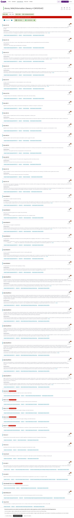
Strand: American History (22, 440)
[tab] (8, 20)
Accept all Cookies (17, 515)
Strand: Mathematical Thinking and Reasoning (29, 288)
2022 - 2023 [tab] (11, 14)
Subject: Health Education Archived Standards (12, 395)
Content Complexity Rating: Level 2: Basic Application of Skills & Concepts (42, 479)
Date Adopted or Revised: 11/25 (35, 164)
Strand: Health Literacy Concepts (31, 404)
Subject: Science (7, 469)
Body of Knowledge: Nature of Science (22, 469)
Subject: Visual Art (7, 506)
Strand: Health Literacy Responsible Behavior (33, 395)
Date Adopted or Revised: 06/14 (33, 458)
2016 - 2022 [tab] (5, 14)
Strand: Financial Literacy (22, 458)
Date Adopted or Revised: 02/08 (63, 469)
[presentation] (5, 14)
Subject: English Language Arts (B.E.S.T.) (10, 35)
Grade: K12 (20, 205)
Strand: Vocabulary (26, 176)
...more (48, 32)
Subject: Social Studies (8, 440)
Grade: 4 (20, 35)
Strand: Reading (26, 108)
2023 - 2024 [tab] (18, 14)
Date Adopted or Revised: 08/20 (38, 35)
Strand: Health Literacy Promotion (31, 430)
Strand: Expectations (27, 205)
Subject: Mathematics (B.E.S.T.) (9, 288)
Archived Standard (12, 391)
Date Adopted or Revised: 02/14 (47, 395)
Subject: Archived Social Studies (9, 488)
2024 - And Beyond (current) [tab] (27, 14)
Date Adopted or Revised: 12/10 (39, 506)
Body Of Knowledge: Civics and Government (28, 488)
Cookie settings (8, 515)
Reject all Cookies (27, 515)
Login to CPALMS (65, 1)
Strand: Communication (27, 35)
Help (71, 1)
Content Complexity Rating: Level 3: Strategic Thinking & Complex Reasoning (43, 469)
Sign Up (59, 1)
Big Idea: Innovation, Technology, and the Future (24, 506)
